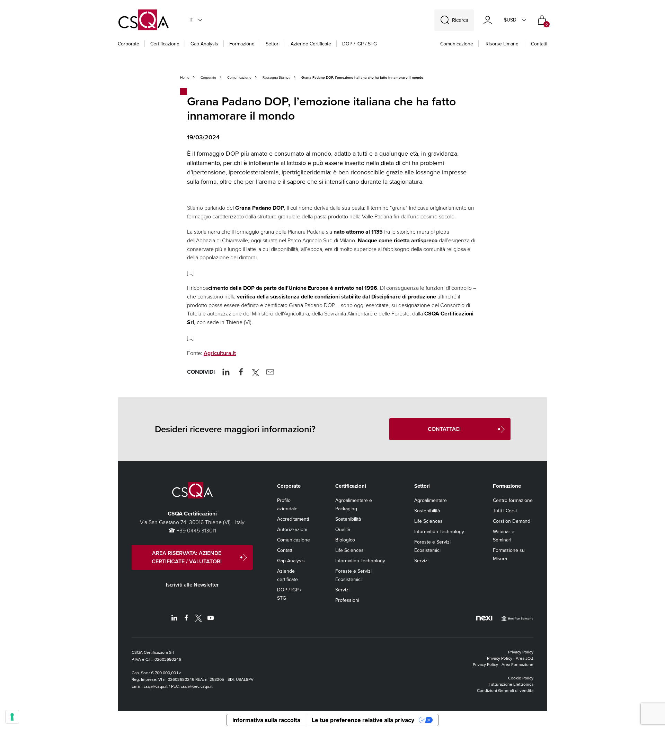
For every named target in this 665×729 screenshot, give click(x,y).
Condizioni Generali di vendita (505, 690)
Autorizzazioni (292, 529)
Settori (273, 43)
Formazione (242, 43)
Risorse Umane (502, 43)
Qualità (342, 529)
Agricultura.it (220, 353)
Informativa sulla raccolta (266, 720)
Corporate (128, 43)
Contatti (539, 43)
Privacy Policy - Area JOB (510, 658)
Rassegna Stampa (276, 77)
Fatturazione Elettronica (511, 684)
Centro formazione (513, 500)
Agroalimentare (430, 500)
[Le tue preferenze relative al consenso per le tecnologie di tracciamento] (12, 716)
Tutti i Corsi (505, 510)
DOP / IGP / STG (359, 43)
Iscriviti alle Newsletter (192, 584)
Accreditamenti (293, 518)
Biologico (345, 539)
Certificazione (164, 43)
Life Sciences (349, 550)
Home (184, 77)
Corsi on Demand (511, 521)
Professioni (347, 600)
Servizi (342, 589)
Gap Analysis (204, 43)
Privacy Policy (520, 652)
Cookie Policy (520, 678)
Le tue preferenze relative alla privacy (363, 720)
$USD (510, 19)
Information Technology (360, 560)
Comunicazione (456, 43)
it (191, 19)
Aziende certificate (311, 43)
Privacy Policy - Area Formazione (503, 664)
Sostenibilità (348, 518)
